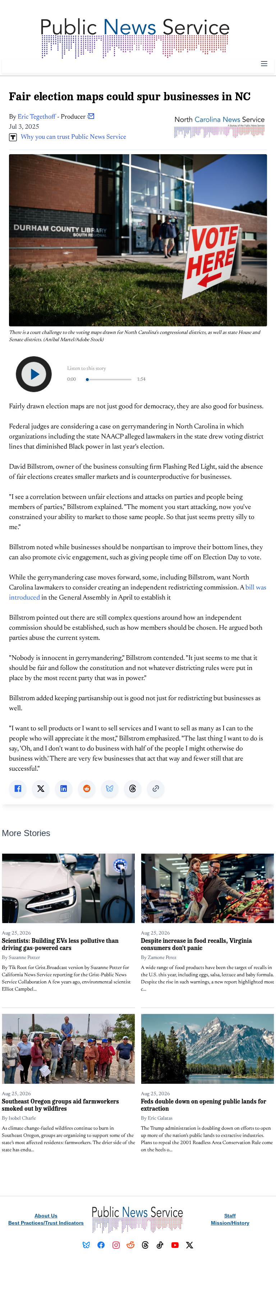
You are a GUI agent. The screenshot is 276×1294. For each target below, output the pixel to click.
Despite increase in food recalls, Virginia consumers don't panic (196, 944)
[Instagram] (115, 1245)
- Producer (52, 117)
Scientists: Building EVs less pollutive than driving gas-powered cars (60, 944)
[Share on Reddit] (86, 788)
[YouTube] (174, 1245)
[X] (189, 1245)
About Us (46, 1216)
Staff (230, 1216)
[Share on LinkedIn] (63, 788)
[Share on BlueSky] (109, 788)
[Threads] (145, 1245)
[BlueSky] (86, 1245)
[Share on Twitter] (40, 788)
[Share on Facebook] (17, 788)
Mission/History (230, 1223)
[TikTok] (160, 1245)
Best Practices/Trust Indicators (46, 1223)
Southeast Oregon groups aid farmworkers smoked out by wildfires (60, 1104)
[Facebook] (101, 1245)
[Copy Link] (155, 788)
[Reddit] (130, 1245)
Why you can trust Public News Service (71, 137)
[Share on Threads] (132, 788)
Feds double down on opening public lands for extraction (203, 1104)
